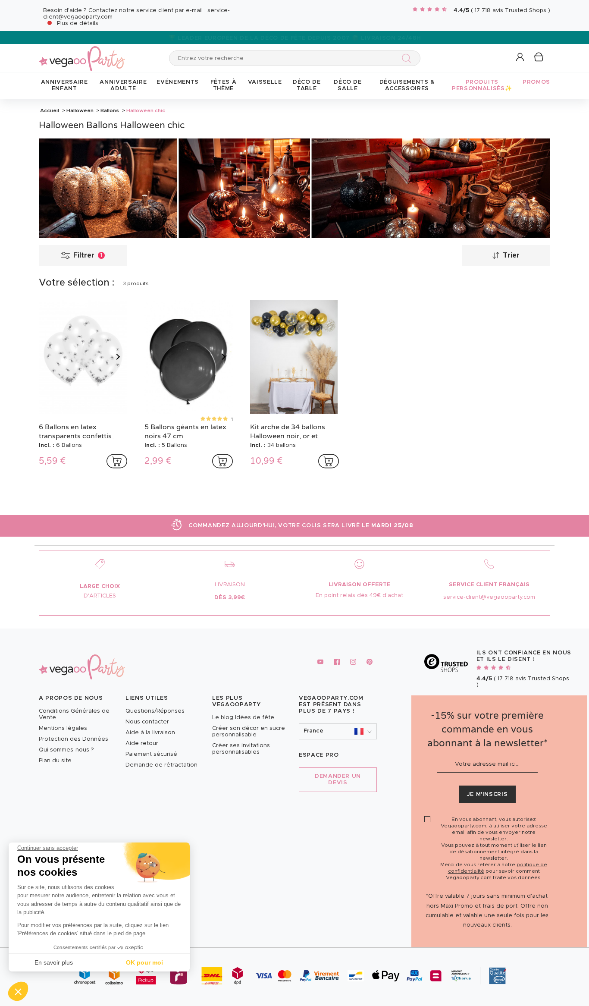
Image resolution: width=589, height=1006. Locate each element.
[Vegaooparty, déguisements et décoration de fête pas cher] (82, 53)
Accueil (49, 110)
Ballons (109, 110)
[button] (18, 991)
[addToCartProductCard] (117, 461)
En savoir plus (53, 962)
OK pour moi (144, 962)
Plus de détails (77, 23)
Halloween (80, 110)
